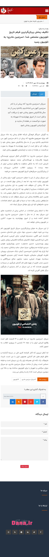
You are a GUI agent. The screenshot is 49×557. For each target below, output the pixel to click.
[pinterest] (21, 532)
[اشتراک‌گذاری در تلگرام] (25, 401)
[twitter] (34, 532)
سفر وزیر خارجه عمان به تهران (33, 21)
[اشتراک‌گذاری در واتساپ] (31, 401)
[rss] (15, 532)
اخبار (41, 94)
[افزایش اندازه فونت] (25, 85)
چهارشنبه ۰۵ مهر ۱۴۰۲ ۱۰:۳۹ (35, 83)
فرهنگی (34, 94)
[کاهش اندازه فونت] (18, 85)
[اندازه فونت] (21, 85)
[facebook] (40, 532)
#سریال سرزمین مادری (29, 379)
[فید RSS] (19, 401)
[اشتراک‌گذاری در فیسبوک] (43, 401)
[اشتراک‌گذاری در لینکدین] (13, 401)
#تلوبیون (16, 379)
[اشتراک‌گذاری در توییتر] (37, 401)
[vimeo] (8, 532)
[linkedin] (27, 532)
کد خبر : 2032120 (38, 85)
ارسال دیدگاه (24, 466)
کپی (43, 396)
